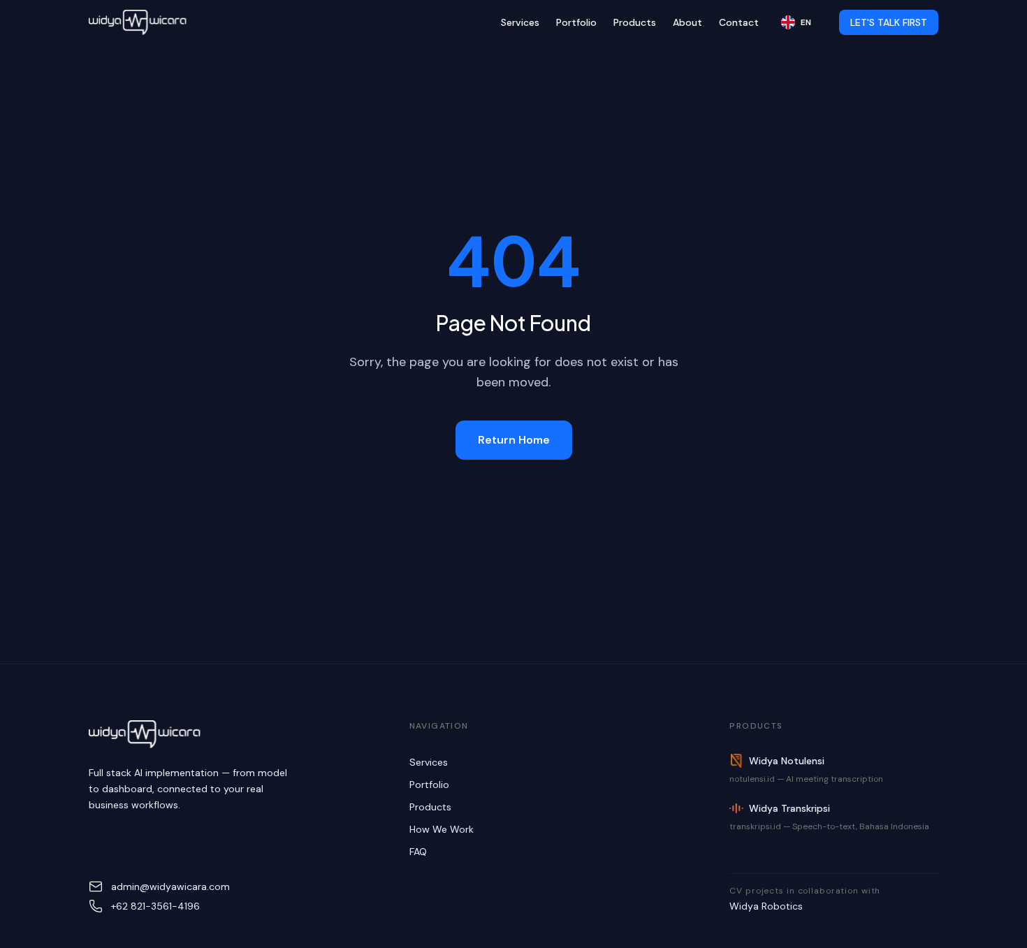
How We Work (441, 829)
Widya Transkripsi (789, 808)
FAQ (418, 851)
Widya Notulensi (786, 760)
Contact (739, 22)
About (687, 22)
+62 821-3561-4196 (155, 906)
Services (520, 22)
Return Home (514, 439)
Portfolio (576, 22)
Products (634, 22)
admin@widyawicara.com (170, 886)
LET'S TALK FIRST (888, 22)
